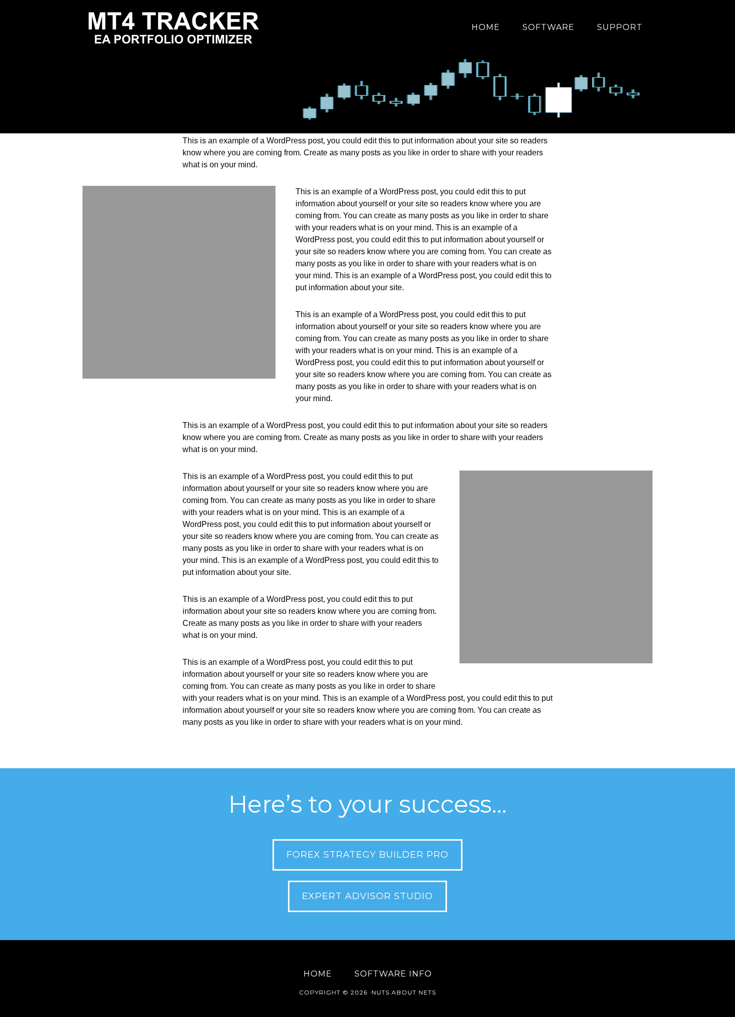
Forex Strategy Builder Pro (367, 854)
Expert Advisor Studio (367, 896)
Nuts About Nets (404, 992)
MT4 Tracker (172, 27)
